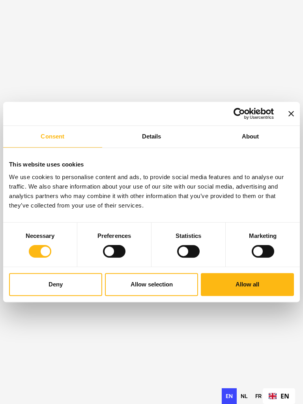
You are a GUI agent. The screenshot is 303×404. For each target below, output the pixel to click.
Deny (56, 284)
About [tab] (250, 136)
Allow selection (152, 284)
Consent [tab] (52, 136)
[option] (244, 396)
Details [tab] (151, 136)
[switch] (114, 251)
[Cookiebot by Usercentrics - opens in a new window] (239, 114)
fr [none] (258, 396)
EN (285, 396)
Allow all (247, 284)
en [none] (229, 396)
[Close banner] (291, 113)
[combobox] (279, 396)
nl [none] (244, 396)
